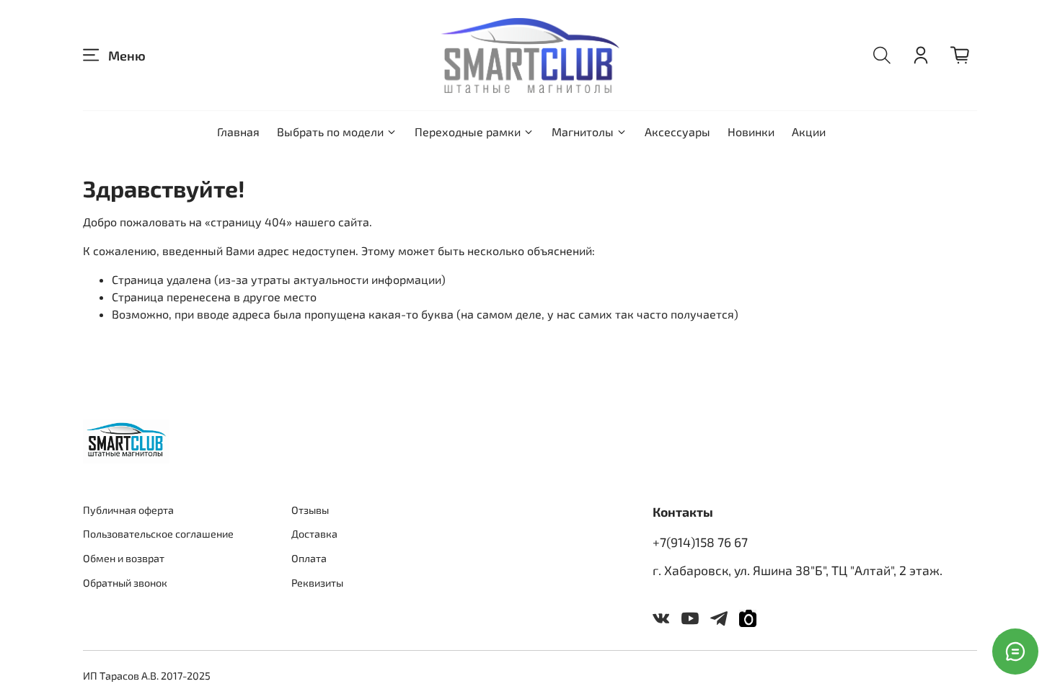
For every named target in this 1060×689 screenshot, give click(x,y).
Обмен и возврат (123, 558)
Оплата (309, 558)
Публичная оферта (128, 510)
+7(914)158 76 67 (700, 542)
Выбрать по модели (330, 131)
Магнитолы (583, 131)
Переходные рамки (468, 131)
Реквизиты (317, 583)
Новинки (751, 131)
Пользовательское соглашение (158, 534)
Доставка (314, 534)
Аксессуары (677, 131)
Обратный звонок (125, 583)
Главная (238, 131)
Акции (809, 131)
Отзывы (310, 510)
